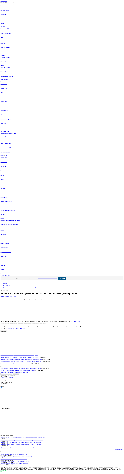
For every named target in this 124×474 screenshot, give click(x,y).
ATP (2, 92)
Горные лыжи (4, 234)
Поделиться (3, 331)
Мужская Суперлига (5, 57)
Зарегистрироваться (18, 387)
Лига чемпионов (4, 192)
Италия (2, 179)
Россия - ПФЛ (4, 166)
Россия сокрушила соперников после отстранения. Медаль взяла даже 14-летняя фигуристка (21, 361)
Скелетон (3, 260)
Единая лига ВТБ (5, 28)
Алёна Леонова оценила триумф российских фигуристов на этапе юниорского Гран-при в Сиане (22, 440)
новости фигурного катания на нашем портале (16, 328)
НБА (2, 37)
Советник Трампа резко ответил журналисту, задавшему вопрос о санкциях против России (21, 368)
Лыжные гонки (4, 79)
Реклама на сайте (30, 466)
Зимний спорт (4, 227)
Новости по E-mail (7, 466)
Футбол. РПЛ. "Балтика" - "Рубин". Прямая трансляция (16, 463)
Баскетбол (3, 26)
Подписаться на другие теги (7, 377)
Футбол (2, 155)
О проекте (36, 466)
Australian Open (4, 110)
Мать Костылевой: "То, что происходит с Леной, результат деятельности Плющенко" (19, 357)
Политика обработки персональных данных (49, 466)
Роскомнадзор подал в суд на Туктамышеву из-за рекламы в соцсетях (16, 363)
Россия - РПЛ (4, 157)
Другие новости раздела (118, 449)
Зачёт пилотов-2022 (5, 139)
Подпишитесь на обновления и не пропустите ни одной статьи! (15, 372)
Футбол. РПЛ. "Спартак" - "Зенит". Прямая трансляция (16, 461)
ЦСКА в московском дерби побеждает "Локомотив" (15, 459)
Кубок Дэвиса (4, 123)
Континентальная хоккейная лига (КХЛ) (10, 220)
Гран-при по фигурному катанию (8, 133)
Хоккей (2, 218)
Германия (3, 184)
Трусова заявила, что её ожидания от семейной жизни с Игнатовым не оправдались (19, 355)
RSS (1, 466)
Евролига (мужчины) (6, 33)
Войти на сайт (4, 1)
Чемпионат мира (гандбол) (7, 76)
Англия (2, 175)
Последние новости (5, 10)
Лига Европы (4, 197)
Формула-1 (3, 136)
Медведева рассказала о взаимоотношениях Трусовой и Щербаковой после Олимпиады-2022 (21, 359)
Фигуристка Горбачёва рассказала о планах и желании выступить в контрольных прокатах (21, 444)
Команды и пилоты (5, 152)
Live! (6, 155)
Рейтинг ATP (4, 84)
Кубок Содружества (5, 47)
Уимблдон (3, 106)
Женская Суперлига (5, 61)
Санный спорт (4, 256)
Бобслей (2, 230)
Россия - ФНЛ (4, 162)
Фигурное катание (5, 131)
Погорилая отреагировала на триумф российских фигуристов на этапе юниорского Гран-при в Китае (23, 437)
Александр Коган (12, 296)
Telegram (14, 466)
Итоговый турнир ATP (6, 119)
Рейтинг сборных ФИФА (6, 201)
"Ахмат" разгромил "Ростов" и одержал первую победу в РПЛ (18, 456)
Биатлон (3, 41)
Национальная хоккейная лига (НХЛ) (9, 224)
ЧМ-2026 (3, 214)
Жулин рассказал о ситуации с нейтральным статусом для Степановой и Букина (18, 447)
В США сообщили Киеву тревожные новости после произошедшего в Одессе (18, 370)
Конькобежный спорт (6, 238)
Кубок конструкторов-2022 (7, 143)
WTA (2, 97)
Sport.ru (7, 318)
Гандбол (2, 65)
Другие (2, 269)
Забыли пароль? (10, 387)
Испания (3, 170)
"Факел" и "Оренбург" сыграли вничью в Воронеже (15, 454)
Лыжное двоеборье (5, 243)
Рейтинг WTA (4, 88)
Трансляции (3, 14)
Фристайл (3, 265)
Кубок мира (3, 43)
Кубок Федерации (5, 127)
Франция (3, 188)
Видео (2, 18)
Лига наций (3, 205)
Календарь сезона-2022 (6, 147)
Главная (2, 5)
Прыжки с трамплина (6, 252)
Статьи (2, 23)
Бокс (2, 51)
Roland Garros (4, 101)
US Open (3, 114)
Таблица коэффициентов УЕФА (8, 210)
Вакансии (19, 466)
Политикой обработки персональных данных (47, 278)
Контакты (24, 466)
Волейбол (3, 55)
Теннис (2, 81)
